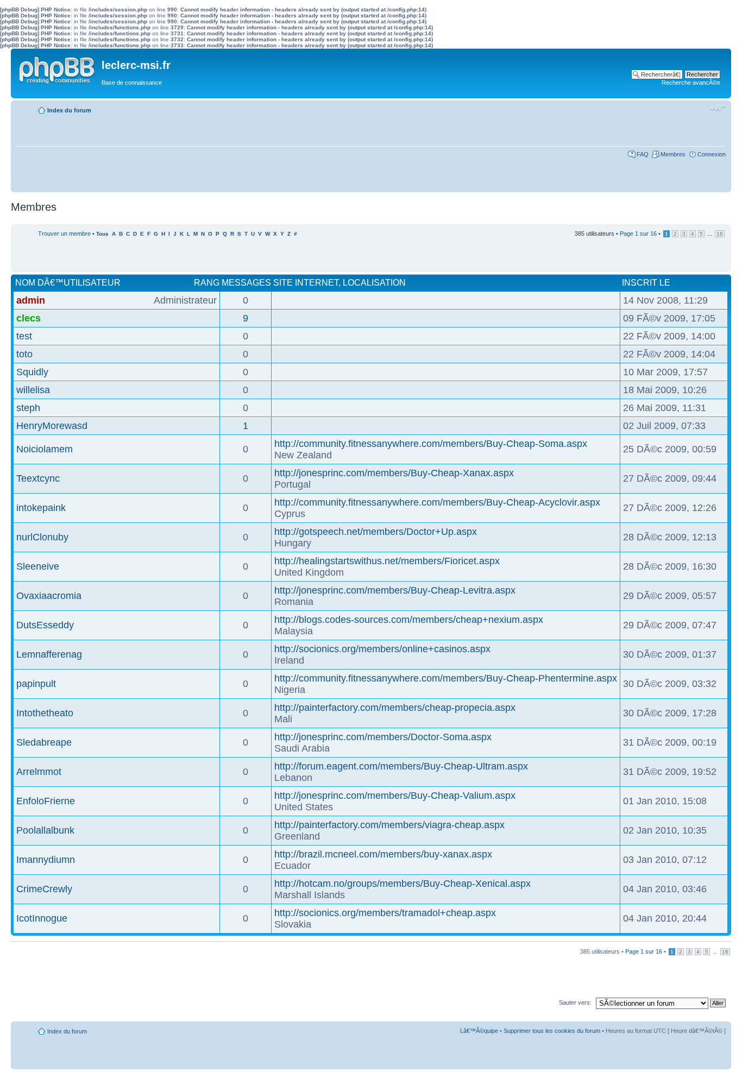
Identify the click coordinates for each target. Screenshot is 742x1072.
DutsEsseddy (45, 625)
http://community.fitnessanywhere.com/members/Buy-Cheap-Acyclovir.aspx (437, 502)
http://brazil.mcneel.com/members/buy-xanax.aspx (383, 854)
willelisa (33, 389)
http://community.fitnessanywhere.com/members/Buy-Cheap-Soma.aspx (430, 443)
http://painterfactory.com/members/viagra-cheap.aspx (389, 824)
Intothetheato (44, 713)
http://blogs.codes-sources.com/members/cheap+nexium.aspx (408, 619)
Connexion (711, 154)
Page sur (638, 233)
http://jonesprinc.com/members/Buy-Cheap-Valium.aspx (394, 795)
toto (24, 354)
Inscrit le (646, 282)
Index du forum (69, 110)
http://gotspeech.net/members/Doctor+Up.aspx (375, 531)
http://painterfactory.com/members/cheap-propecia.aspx (394, 707)
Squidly (32, 372)
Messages (246, 282)
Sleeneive (37, 566)
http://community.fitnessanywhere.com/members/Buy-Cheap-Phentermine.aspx (445, 678)
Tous (102, 234)
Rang (206, 282)
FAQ (643, 154)
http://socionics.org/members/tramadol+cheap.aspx (385, 912)
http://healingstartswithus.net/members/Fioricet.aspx (387, 561)
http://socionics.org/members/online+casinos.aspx (382, 649)
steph (28, 407)
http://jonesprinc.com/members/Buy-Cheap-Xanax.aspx (394, 473)
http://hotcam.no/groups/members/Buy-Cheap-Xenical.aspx (402, 883)
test (24, 336)
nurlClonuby (42, 537)
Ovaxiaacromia (48, 595)
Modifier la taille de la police (718, 108)
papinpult (36, 683)
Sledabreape (44, 742)
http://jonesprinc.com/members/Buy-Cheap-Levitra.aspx (394, 590)
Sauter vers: (575, 1002)
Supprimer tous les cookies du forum (552, 1030)
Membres (673, 154)
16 (719, 234)
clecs (28, 318)
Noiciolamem (44, 449)
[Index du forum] (58, 68)
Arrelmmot (38, 771)
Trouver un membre (64, 233)
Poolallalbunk (45, 830)
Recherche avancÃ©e (691, 82)
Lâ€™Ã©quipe (479, 1030)
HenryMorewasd (51, 425)
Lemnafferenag (49, 654)
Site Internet (305, 282)
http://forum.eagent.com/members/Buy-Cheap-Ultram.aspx (401, 766)
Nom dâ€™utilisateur (68, 282)
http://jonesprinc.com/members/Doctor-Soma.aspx (383, 737)
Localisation (374, 282)
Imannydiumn (45, 859)
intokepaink (41, 507)
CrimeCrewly (44, 889)
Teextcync (38, 478)
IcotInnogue (41, 918)
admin (30, 300)
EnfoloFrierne (45, 801)
